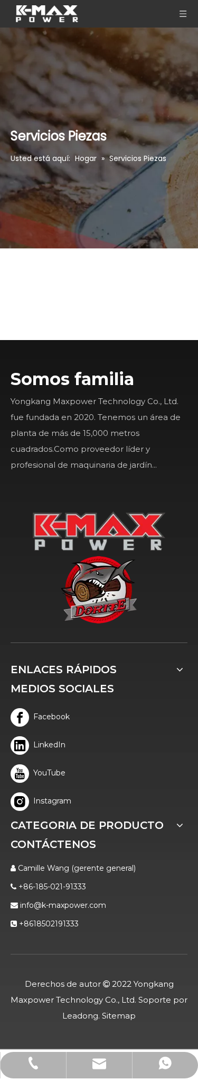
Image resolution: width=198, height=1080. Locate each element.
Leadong (80, 1016)
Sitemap (119, 1016)
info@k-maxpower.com (63, 905)
